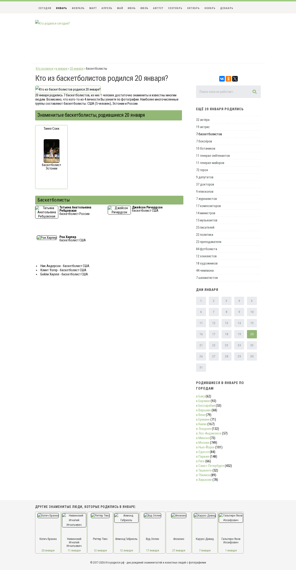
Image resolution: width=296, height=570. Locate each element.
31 (201, 367)
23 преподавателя (208, 242)
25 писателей (205, 227)
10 (251, 312)
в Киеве (201, 424)
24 (239, 345)
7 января (205, 550)
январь (61, 8)
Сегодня (44, 8)
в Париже (202, 456)
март (93, 8)
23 (226, 345)
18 (226, 334)
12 (213, 323)
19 (239, 334)
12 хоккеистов (206, 256)
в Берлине (203, 401)
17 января (152, 550)
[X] (235, 79)
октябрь (193, 8)
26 (201, 356)
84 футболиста (206, 249)
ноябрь (210, 8)
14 (239, 323)
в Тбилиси (203, 475)
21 (201, 345)
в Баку (200, 396)
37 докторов (205, 184)
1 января (231, 550)
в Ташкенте (204, 470)
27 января (178, 550)
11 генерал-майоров (210, 163)
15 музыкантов (206, 220)
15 (251, 323)
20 (251, 334)
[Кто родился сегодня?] (52, 23)
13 (226, 323)
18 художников (207, 263)
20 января (48, 550)
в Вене (200, 415)
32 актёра (203, 120)
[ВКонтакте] (222, 79)
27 (213, 356)
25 (251, 345)
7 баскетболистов (209, 134)
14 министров (205, 213)
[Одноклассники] (228, 79)
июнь (132, 8)
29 (239, 356)
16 (201, 334)
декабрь (226, 8)
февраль (78, 8)
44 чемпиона (205, 270)
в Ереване (203, 419)
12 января (100, 550)
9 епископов (204, 191)
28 (226, 356)
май (120, 8)
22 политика (204, 235)
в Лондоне (203, 429)
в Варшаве (203, 410)
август (158, 8)
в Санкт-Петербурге (210, 466)
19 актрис (203, 127)
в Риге (200, 461)
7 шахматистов (207, 278)
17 (213, 334)
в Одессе (202, 452)
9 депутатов (204, 177)
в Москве (202, 443)
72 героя (202, 170)
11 (201, 323)
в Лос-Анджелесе (208, 433)
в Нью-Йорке (205, 447)
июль (144, 8)
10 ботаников (205, 148)
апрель (107, 8)
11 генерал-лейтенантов (213, 156)
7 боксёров (204, 141)
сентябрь (175, 8)
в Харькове (204, 480)
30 (251, 356)
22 (213, 345)
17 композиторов (208, 206)
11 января (74, 550)
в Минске (202, 438)
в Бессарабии (205, 405)
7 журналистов (206, 199)
